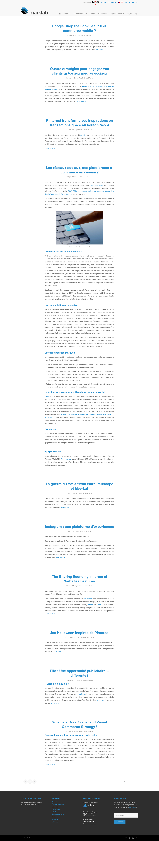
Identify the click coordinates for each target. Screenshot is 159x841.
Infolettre (113, 2)
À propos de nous (58, 814)
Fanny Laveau (66, 459)
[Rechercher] (136, 11)
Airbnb (90, 604)
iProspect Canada (86, 177)
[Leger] (91, 4)
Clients (54, 812)
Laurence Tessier (86, 35)
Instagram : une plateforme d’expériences (79, 526)
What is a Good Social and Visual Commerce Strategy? (79, 724)
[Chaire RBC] (89, 814)
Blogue (54, 817)
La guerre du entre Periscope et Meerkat (79, 486)
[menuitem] (104, 2)
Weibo (47, 396)
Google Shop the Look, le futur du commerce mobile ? (79, 28)
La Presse (88, 598)
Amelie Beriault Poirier (86, 78)
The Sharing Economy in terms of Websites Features (79, 578)
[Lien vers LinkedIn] (133, 2)
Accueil (54, 802)
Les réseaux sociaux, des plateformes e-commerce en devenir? (79, 169)
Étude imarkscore (58, 804)
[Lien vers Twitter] (126, 2)
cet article (100, 700)
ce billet (83, 135)
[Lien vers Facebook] (129, 2)
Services (55, 807)
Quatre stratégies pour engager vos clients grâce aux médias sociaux (79, 71)
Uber (99, 604)
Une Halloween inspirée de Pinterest (79, 632)
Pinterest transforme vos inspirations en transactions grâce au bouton (79, 122)
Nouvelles (55, 819)
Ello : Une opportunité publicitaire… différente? (79, 673)
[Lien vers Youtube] (136, 2)
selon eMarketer (96, 185)
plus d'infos (132, 807)
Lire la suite (99, 49)
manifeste (81, 694)
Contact (104, 2)
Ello (63, 683)
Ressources (56, 809)
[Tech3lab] (89, 806)
